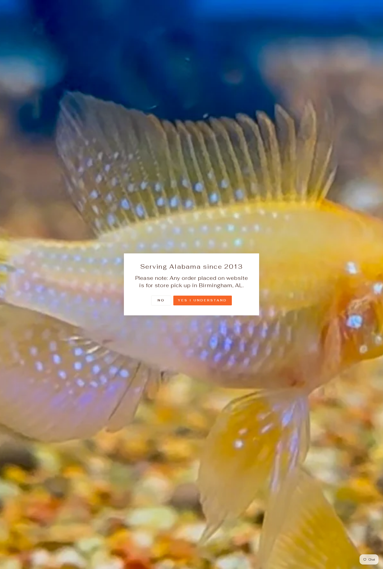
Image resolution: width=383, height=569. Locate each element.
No (161, 300)
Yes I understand (202, 300)
